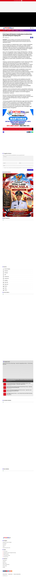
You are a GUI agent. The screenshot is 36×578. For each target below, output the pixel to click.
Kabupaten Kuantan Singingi (7, 542)
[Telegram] (31, 132)
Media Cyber (5, 563)
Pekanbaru (6, 270)
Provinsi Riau (4, 543)
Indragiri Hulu (7, 276)
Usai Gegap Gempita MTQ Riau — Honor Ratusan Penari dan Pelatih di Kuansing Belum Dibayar (19, 394)
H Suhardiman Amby (7, 555)
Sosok (3, 546)
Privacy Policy (5, 565)
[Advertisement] (18, 143)
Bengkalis (6, 280)
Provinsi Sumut (6, 556)
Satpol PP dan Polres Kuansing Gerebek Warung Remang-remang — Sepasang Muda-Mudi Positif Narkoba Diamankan (19, 387)
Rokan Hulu (6, 284)
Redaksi (4, 567)
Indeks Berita (5, 560)
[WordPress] (8, 571)
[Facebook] (27, 132)
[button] (30, 28)
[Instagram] (10, 571)
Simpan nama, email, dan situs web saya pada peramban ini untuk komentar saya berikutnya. (18, 167)
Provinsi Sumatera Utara (6, 547)
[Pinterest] (6, 571)
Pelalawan (6, 272)
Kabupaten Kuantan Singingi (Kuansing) (10, 552)
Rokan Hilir (6, 282)
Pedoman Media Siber (6, 564)
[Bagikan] (32, 37)
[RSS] (11, 571)
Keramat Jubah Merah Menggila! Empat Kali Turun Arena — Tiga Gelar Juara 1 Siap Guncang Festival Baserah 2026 (19, 390)
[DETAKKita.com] (10, 28)
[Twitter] (29, 132)
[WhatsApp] (32, 132)
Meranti (6, 286)
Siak (5, 274)
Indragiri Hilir (7, 278)
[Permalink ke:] (4, 37)
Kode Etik (4, 561)
